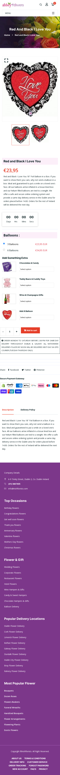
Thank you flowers (12, 525)
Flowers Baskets (12, 702)
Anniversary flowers (13, 530)
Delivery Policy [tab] (28, 409)
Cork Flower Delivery (13, 631)
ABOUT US (16, 758)
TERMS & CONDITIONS (35, 758)
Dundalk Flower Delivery (15, 654)
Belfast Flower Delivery (14, 643)
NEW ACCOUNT (20, 769)
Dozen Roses (10, 696)
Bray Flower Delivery (13, 665)
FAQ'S (33, 769)
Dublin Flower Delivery (14, 626)
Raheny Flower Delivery (14, 671)
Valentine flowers (12, 536)
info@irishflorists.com (18, 488)
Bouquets (9, 690)
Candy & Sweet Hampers (15, 595)
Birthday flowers (11, 508)
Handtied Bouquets (13, 713)
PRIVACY (43, 769)
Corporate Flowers (12, 572)
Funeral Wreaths (12, 707)
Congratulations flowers (15, 513)
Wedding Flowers (12, 567)
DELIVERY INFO (17, 762)
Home (7, 35)
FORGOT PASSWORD (39, 765)
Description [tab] (8, 409)
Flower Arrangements (14, 719)
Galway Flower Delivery (14, 648)
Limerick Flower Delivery (15, 637)
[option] (30, 89)
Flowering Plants (12, 724)
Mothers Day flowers (13, 541)
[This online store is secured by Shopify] (8, 385)
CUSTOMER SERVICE (37, 762)
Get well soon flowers (14, 519)
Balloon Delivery (11, 606)
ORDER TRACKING (17, 765)
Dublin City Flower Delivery (16, 660)
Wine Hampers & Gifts (14, 589)
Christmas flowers (12, 547)
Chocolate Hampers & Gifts (16, 601)
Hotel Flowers (10, 584)
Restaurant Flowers (13, 578)
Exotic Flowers (11, 730)
